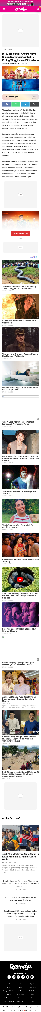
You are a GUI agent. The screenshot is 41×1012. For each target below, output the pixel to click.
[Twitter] (18, 977)
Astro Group (35, 1010)
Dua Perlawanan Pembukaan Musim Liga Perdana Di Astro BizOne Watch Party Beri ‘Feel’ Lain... (20, 883)
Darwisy (4, 862)
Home (4, 49)
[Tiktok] (23, 977)
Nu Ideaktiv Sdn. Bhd (19, 1010)
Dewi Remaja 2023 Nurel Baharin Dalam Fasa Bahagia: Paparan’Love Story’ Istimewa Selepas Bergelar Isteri (20, 913)
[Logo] (20, 9)
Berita (10, 49)
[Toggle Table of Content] (33, 97)
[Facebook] (9, 977)
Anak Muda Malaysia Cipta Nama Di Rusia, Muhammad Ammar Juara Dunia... (20, 856)
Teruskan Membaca (20, 233)
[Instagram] (14, 977)
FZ (16, 889)
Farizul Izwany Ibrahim (11, 63)
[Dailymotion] (32, 977)
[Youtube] (27, 977)
